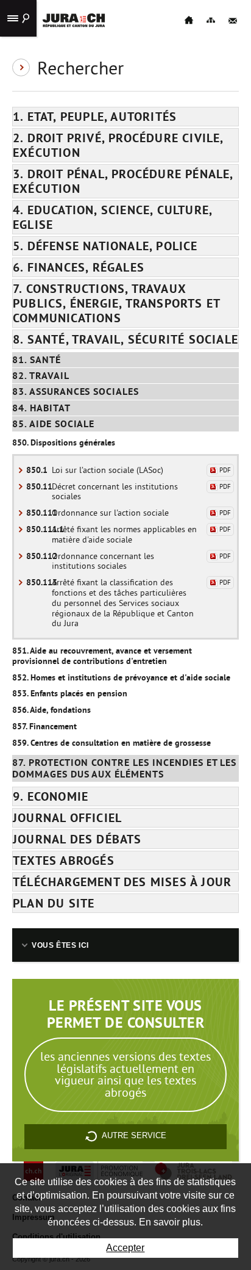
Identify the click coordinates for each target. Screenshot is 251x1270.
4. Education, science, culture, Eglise (113, 217)
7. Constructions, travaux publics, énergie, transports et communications (117, 303)
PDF (225, 470)
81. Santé (36, 359)
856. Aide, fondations (51, 709)
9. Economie (50, 796)
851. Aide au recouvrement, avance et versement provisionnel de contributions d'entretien (102, 655)
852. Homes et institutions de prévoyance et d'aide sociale (121, 677)
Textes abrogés (64, 860)
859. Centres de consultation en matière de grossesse (111, 742)
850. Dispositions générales (63, 442)
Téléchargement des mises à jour (122, 882)
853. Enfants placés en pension (69, 693)
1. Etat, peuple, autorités (95, 116)
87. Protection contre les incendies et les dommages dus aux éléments (124, 768)
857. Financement (44, 726)
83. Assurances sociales (75, 391)
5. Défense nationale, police (105, 246)
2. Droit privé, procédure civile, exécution (118, 145)
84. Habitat (41, 408)
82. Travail (40, 375)
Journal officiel (67, 818)
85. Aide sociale (53, 423)
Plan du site (53, 903)
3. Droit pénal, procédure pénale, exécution (123, 181)
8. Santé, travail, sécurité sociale (125, 339)
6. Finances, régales (78, 267)
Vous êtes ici (60, 945)
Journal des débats (77, 839)
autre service (134, 1135)
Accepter (125, 1248)
